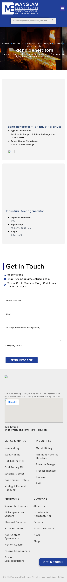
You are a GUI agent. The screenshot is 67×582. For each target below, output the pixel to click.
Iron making (12, 448)
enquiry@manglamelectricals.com (26, 429)
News (37, 534)
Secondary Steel (14, 473)
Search (52, 21)
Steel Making (12, 454)
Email (8, 314)
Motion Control (14, 544)
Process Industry (46, 470)
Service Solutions (44, 528)
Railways (41, 477)
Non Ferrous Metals (17, 480)
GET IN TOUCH (53, 562)
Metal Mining (44, 448)
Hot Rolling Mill (14, 461)
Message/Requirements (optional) (23, 327)
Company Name (14, 345)
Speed (58, 43)
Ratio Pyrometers (15, 528)
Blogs (37, 541)
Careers (38, 522)
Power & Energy (45, 464)
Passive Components (17, 551)
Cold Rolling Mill (15, 467)
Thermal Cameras (16, 522)
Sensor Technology (39, 43)
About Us (39, 506)
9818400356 (11, 427)
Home (5, 43)
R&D (38, 483)
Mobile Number (13, 300)
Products (18, 43)
